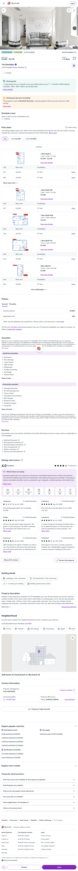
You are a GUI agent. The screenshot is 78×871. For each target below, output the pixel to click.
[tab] (16, 138)
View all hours (70, 699)
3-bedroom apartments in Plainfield (12, 745)
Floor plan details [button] (47, 163)
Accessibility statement (48, 846)
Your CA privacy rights (47, 842)
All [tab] (5, 139)
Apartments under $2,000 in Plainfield (51, 734)
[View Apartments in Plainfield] (4, 10)
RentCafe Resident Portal (26, 849)
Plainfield (34, 820)
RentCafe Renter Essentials (26, 842)
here (62, 322)
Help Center (5, 842)
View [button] (73, 172)
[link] (72, 3)
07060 (29, 624)
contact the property (14, 329)
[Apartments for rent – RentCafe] (14, 3)
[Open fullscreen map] (72, 638)
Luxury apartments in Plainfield (11, 757)
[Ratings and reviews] (22, 460)
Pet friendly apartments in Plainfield (12, 753)
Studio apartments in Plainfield (11, 734)
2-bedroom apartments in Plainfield (12, 741)
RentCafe (5, 820)
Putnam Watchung (45, 820)
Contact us (5, 839)
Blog (3, 846)
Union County (24, 820)
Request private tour (69, 607)
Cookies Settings (46, 849)
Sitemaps (4, 853)
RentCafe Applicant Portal (26, 846)
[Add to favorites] (69, 10)
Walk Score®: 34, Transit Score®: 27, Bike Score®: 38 (21, 675)
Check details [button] (8, 89)
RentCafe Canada (23, 836)
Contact (24, 867)
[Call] (4, 867)
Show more (7, 484)
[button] (39, 28)
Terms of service (46, 836)
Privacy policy (45, 839)
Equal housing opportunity (10, 860)
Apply (59, 867)
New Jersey (13, 820)
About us (4, 836)
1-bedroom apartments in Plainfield (12, 738)
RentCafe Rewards (24, 839)
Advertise (4, 849)
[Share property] (74, 10)
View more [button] (7, 106)
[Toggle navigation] (4, 3)
